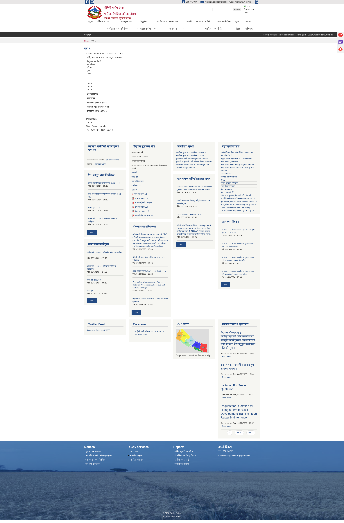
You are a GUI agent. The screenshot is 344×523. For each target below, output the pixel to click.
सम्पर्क (198, 21)
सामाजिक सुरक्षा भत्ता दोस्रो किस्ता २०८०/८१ (191, 152)
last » (250, 433)
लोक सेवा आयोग (226, 174)
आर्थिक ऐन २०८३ (94, 208)
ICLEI (223, 180)
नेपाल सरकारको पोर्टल (228, 192)
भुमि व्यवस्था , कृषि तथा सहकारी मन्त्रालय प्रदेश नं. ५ (239, 201)
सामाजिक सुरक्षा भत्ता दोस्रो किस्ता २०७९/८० (191, 155)
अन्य (91, 232)
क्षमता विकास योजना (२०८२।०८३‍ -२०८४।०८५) (149, 271)
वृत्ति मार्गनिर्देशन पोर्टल (224, 25)
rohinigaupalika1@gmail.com (237, 455)
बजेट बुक (90, 291)
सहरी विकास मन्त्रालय (228, 186)
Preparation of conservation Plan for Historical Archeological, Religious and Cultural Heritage (148, 285)
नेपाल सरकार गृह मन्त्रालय (229, 161)
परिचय (100, 21)
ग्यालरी (189, 21)
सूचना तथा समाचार (93, 451)
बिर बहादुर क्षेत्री (100, 164)
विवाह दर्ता (135, 177)
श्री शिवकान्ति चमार (112, 160)
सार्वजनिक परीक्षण (182, 464)
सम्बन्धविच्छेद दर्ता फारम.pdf (144, 215)
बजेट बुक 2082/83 (94, 280)
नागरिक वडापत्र (136, 460)
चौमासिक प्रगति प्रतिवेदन (185, 455)
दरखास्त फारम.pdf (141, 198)
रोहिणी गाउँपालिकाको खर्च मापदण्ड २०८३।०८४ (104, 183)
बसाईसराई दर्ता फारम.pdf (143, 203)
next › (239, 433)
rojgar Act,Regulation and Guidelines (236, 158)
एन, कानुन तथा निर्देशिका (95, 460)
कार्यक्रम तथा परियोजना (126, 25)
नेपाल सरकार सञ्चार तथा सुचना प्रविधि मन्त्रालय (237, 164)
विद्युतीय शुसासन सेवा (145, 25)
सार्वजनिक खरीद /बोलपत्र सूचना (98, 455)
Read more (226, 356)
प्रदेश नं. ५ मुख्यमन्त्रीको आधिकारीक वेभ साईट (236, 195)
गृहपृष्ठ (90, 21)
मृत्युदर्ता (134, 190)
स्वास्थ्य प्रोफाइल (249, 25)
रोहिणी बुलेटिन (208, 25)
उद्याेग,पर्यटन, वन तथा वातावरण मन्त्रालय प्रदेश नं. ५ (238, 205)
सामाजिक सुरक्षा (136, 455)
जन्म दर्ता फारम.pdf (140, 194)
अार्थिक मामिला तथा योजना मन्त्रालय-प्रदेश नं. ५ (238, 198)
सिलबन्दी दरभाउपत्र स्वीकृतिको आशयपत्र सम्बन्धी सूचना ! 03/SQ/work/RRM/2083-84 (286, 35)
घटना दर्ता (134, 451)
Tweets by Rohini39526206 (98, 330)
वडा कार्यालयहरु (112, 25)
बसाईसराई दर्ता (136, 185)
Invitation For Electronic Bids (189, 214)
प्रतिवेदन (161, 21)
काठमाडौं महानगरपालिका (229, 177)
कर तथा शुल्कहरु (92, 464)
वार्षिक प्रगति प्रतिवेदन (184, 451)
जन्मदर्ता (134, 172)
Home (86, 41)
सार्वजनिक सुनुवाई (182, 460)
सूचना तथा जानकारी (173, 25)
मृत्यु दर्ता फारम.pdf (141, 207)
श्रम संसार (237, 25)
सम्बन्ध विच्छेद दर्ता (138, 181)
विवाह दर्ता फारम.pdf (142, 211)
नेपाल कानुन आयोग (227, 189)
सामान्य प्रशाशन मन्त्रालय (229, 183)
